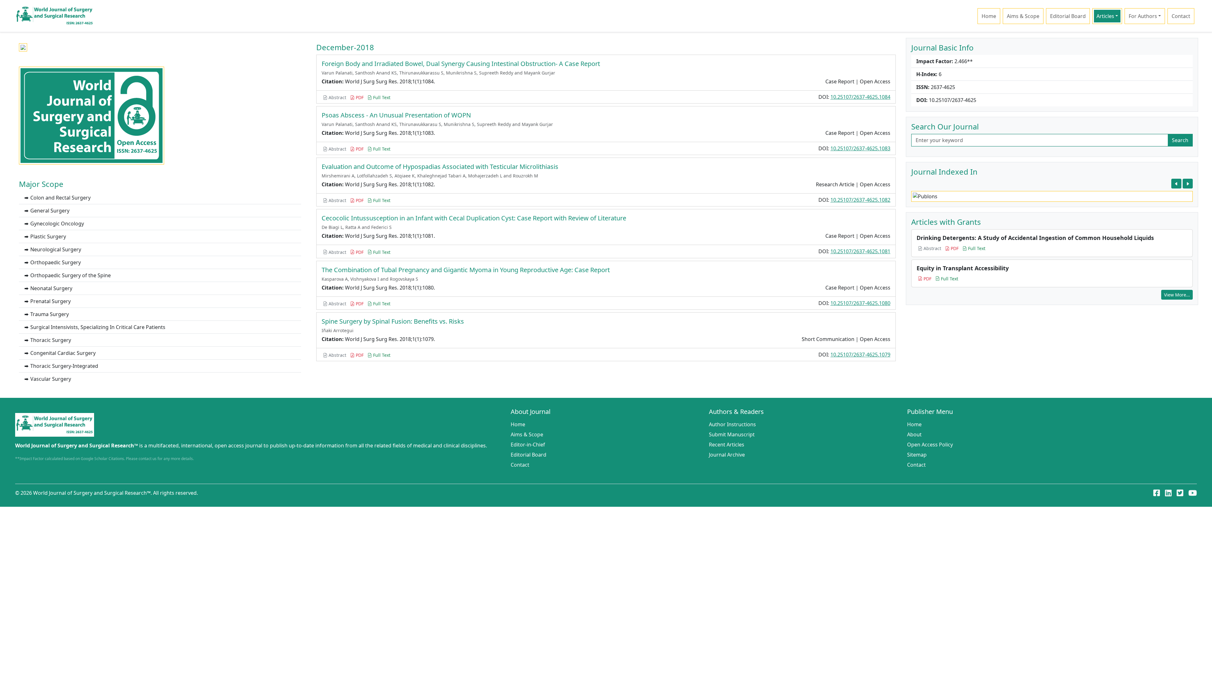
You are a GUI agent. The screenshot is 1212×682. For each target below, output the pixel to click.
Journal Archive (727, 454)
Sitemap (917, 454)
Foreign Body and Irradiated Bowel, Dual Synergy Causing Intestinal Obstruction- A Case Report (461, 63)
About (914, 434)
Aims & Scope (1023, 16)
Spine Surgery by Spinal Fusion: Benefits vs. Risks (393, 321)
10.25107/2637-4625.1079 (860, 354)
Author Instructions (732, 424)
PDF (359, 97)
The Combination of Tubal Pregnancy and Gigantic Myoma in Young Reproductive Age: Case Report (466, 270)
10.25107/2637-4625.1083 (860, 148)
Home (989, 16)
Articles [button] (1105, 16)
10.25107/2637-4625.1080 (860, 303)
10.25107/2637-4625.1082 (860, 199)
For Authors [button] (1143, 16)
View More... (1177, 295)
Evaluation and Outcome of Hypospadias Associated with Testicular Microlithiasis (440, 166)
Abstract (336, 97)
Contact (1181, 16)
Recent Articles (726, 444)
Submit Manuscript (732, 434)
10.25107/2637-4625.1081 (860, 251)
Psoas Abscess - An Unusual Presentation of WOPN (396, 115)
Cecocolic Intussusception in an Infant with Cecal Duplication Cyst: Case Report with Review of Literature (474, 218)
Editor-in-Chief (528, 444)
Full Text (381, 97)
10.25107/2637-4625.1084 (860, 96)
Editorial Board (1068, 16)
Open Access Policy (930, 444)
